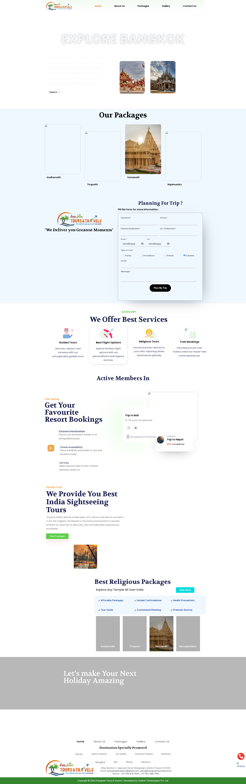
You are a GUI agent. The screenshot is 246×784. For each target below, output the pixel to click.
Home (98, 6)
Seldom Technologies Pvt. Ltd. (153, 780)
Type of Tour (127, 247)
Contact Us (189, 6)
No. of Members (168, 226)
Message (125, 269)
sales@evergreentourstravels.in (155, 771)
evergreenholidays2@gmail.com (123, 771)
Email (124, 258)
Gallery (166, 6)
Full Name (126, 215)
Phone (163, 215)
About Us (119, 6)
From (123, 236)
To (148, 236)
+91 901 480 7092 (150, 773)
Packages (143, 6)
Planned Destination (130, 226)
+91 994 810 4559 (130, 773)
